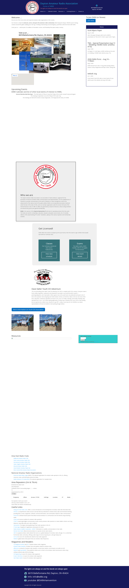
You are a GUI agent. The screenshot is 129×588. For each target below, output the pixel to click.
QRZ (15, 533)
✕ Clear (14, 493)
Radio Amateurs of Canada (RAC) (22, 479)
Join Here (91, 21)
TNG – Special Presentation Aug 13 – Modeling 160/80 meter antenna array (101, 45)
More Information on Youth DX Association (28, 310)
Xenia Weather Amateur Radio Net (22, 468)
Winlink (15, 538)
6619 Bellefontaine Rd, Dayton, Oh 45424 (48, 573)
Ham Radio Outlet (18, 558)
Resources (61, 11)
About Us (42, 11)
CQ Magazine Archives (19, 544)
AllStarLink (16, 548)
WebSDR (16, 550)
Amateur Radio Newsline (20, 546)
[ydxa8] (22, 330)
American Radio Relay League (21, 475)
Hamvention (16, 525)
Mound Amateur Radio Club (20, 466)
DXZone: (16, 511)
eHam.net (16, 519)
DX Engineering (17, 554)
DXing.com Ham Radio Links (20, 509)
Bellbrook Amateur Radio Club (21, 458)
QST (28, 544)
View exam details (80, 255)
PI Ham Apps (17, 527)
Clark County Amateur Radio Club (22, 460)
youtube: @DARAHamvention (42, 580)
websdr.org (92, 73)
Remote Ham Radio (18, 531)
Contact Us (81, 11)
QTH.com (16, 536)
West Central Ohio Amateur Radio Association (25, 470)
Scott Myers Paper (95, 30)
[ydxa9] (50, 330)
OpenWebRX (23, 550)
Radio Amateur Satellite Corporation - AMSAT (25, 529)
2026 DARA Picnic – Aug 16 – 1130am (99, 60)
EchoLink (16, 515)
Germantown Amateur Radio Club (22, 462)
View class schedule (49, 255)
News (102, 27)
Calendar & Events (52, 11)
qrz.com (96, 341)
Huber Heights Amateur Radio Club (22, 464)
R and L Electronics (18, 556)
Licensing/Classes (71, 11)
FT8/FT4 (16, 521)
